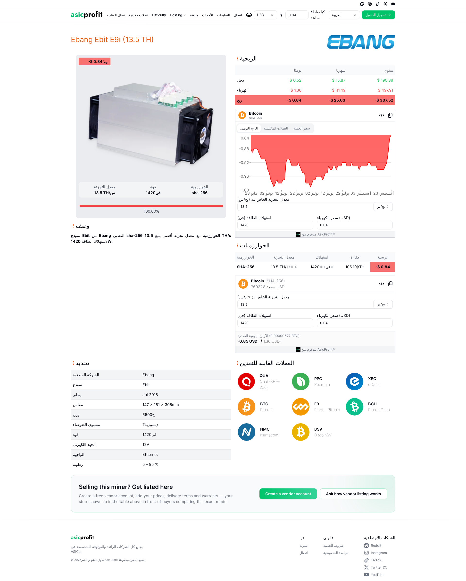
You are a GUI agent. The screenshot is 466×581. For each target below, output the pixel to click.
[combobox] (265, 14)
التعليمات (223, 15)
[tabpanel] (315, 166)
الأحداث (207, 15)
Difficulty (159, 15)
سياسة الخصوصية (336, 553)
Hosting (176, 15)
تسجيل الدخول (376, 15)
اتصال (238, 15)
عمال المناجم (116, 15)
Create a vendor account (288, 493)
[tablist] (275, 128)
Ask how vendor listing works (353, 493)
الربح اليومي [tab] (249, 128)
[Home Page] (86, 14)
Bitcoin (255, 113)
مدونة (194, 15)
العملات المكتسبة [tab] (276, 128)
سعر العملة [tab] (302, 128)
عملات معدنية (138, 15)
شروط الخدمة (333, 545)
